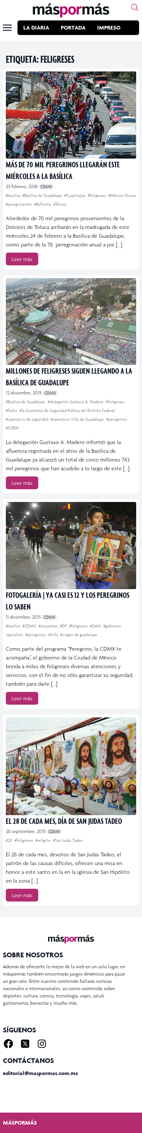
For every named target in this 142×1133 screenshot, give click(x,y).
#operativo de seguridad (27, 419)
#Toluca (60, 204)
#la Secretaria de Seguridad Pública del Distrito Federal (67, 410)
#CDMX (30, 625)
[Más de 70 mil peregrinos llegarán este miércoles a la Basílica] (71, 115)
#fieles (12, 410)
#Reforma (43, 204)
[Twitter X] (25, 1043)
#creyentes (49, 625)
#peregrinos (116, 419)
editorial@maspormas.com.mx (40, 1073)
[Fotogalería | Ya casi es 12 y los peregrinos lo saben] (71, 545)
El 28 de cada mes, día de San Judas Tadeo (64, 821)
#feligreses (97, 195)
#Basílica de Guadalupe (43, 195)
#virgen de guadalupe (78, 634)
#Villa (53, 634)
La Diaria (36, 27)
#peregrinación (19, 204)
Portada (73, 27)
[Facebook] (8, 1043)
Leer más (22, 259)
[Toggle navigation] (7, 27)
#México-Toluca (122, 195)
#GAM (96, 625)
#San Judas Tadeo (68, 840)
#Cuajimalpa (75, 195)
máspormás (20, 1122)
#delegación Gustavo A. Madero (76, 401)
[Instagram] (41, 1043)
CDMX (46, 186)
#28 (9, 840)
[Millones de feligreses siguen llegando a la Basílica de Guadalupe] (71, 321)
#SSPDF (12, 428)
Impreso (109, 27)
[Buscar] (134, 7)
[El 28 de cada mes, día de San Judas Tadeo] (71, 766)
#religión (43, 840)
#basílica (13, 195)
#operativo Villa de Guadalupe (78, 419)
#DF (64, 625)
